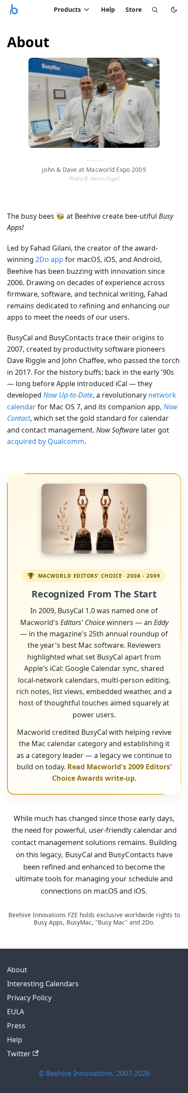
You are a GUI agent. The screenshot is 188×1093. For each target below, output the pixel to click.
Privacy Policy (29, 997)
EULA (15, 1011)
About (17, 969)
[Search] (155, 10)
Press (16, 1025)
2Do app (49, 259)
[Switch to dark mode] (174, 10)
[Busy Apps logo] (14, 10)
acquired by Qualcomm (45, 441)
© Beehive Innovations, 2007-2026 (94, 1073)
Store (133, 9)
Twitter (19, 1053)
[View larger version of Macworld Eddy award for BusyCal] (94, 519)
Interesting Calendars (43, 983)
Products (67, 9)
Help (108, 9)
